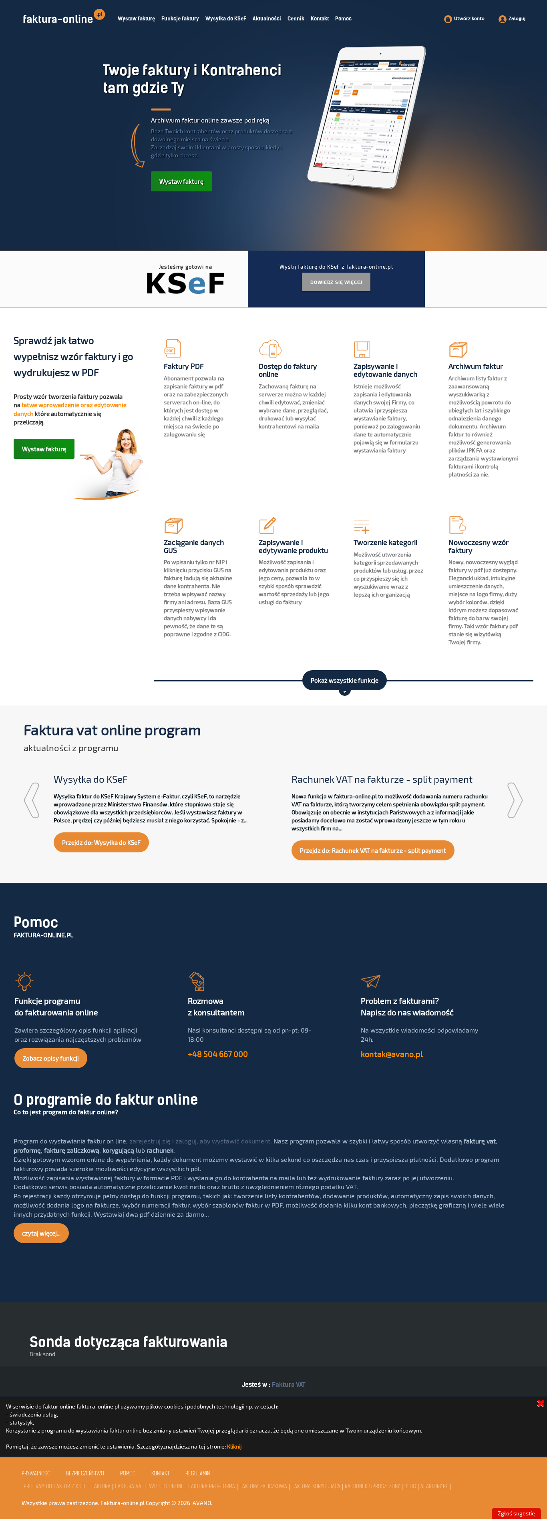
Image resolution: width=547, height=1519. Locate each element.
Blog (410, 1487)
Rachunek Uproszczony (372, 1487)
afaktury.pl (434, 1487)
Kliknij (234, 1446)
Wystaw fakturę (136, 19)
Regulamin (197, 1474)
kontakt (160, 1474)
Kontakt (320, 19)
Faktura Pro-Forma (211, 1487)
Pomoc (343, 19)
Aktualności (267, 19)
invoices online (165, 1487)
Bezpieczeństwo (85, 1474)
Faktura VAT (289, 1384)
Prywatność (36, 1474)
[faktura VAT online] (66, 13)
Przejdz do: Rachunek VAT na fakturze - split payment (373, 850)
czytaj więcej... (41, 1233)
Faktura (101, 1487)
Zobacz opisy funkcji (51, 1058)
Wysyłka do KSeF (225, 19)
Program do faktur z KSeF (55, 1487)
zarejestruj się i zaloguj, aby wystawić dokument (199, 1141)
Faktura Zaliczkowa (263, 1487)
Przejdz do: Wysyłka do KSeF (101, 842)
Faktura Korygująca (316, 1487)
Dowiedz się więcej (336, 282)
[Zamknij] (541, 1403)
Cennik (296, 19)
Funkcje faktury (180, 19)
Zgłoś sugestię (516, 1513)
